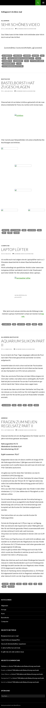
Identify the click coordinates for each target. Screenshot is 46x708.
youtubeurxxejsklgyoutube (13, 66)
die (31, 584)
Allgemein (5, 20)
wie (40, 324)
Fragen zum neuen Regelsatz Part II (19, 424)
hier (24, 230)
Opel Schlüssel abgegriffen (10, 640)
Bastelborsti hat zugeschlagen (18, 85)
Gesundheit (18, 61)
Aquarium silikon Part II (23, 343)
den (4, 58)
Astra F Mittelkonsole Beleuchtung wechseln (24, 666)
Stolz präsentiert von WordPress (11, 705)
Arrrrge (4, 418)
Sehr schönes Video (20, 24)
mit (4, 233)
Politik (11, 586)
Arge (19, 584)
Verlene (4, 666)
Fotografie (16, 230)
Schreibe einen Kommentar (26, 29)
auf (42, 55)
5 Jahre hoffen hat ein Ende (10, 648)
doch (38, 58)
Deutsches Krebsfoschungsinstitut (21, 58)
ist (25, 405)
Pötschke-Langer (37, 61)
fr (35, 584)
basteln (5, 230)
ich (20, 405)
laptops (21, 324)
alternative (7, 55)
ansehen (27, 55)
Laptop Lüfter (14, 249)
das (14, 405)
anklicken (17, 55)
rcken (17, 233)
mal (26, 61)
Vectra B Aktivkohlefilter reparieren (13, 644)
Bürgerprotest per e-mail (9, 636)
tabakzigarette (8, 63)
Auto (3, 613)
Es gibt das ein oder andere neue (12, 652)
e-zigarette (7, 61)
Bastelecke (5, 79)
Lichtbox (32, 230)
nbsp (10, 233)
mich (36, 405)
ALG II (12, 584)
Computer (5, 246)
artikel (35, 55)
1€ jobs (5, 584)
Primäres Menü (43, 2)
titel (19, 63)
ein (14, 324)
